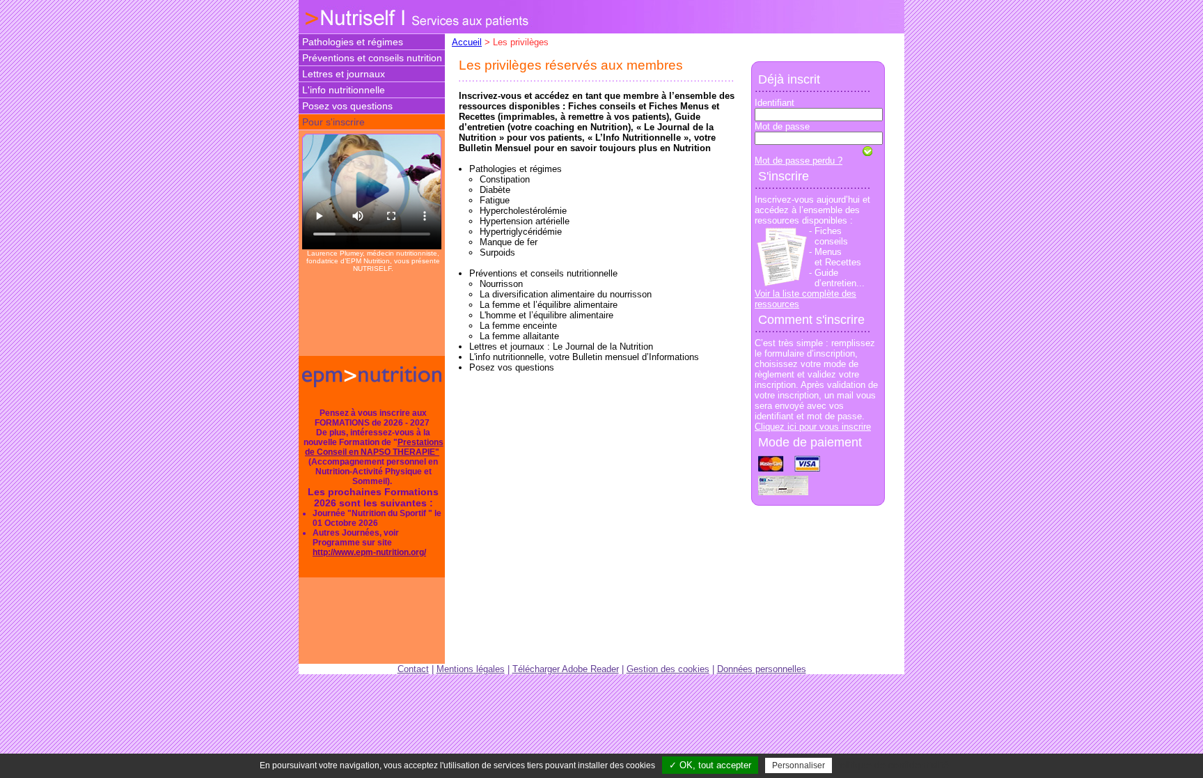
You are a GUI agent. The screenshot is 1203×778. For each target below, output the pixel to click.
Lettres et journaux (343, 73)
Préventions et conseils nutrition (372, 57)
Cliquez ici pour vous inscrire (813, 426)
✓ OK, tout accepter (710, 765)
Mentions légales (471, 669)
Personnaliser (798, 765)
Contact (413, 669)
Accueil (467, 42)
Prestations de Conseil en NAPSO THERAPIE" (374, 447)
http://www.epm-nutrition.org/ (369, 552)
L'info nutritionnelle (343, 89)
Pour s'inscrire (333, 121)
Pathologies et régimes (352, 41)
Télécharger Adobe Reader (565, 669)
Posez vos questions (347, 105)
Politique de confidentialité (891, 764)
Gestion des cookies (668, 669)
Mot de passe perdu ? (798, 160)
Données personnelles (761, 669)
